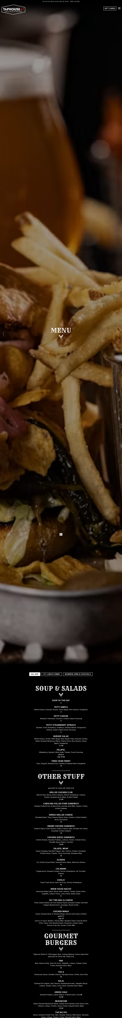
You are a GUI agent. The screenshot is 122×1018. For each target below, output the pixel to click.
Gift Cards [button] (110, 8)
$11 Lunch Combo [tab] (51, 674)
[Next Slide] (118, 334)
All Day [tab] (34, 674)
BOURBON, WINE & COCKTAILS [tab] (78, 674)
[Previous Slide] (3, 334)
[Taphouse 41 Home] (13, 9)
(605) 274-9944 (75, 1)
